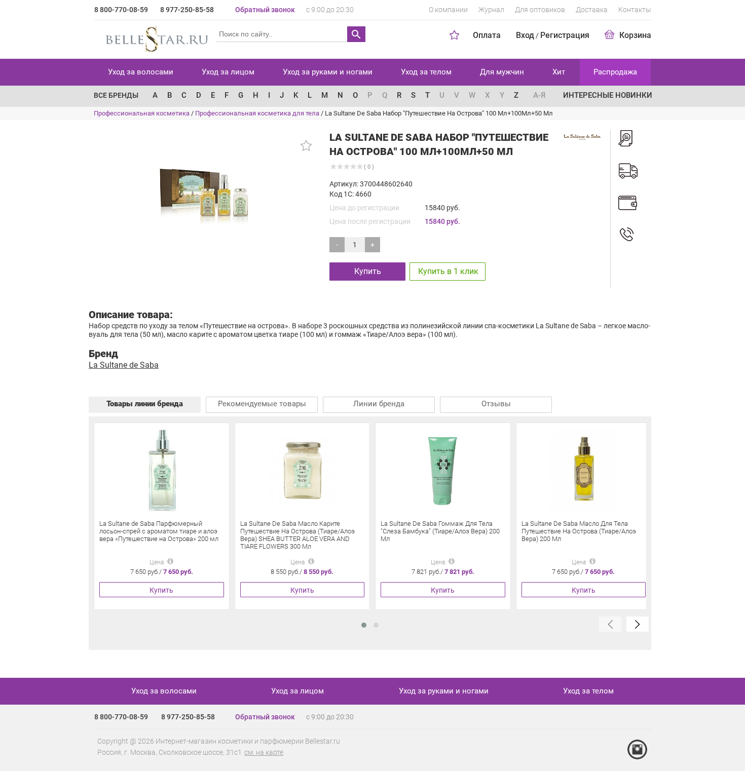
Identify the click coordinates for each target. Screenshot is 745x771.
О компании (448, 10)
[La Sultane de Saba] (582, 136)
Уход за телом (426, 71)
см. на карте (263, 752)
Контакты (634, 10)
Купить (367, 271)
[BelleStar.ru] (155, 37)
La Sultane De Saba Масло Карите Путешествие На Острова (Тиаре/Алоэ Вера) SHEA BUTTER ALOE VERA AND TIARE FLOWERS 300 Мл (297, 535)
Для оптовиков (540, 10)
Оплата (487, 35)
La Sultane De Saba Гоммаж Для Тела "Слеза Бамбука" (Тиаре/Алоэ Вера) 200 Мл (440, 531)
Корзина (635, 35)
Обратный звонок (265, 10)
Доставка (592, 10)
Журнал (491, 10)
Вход (525, 35)
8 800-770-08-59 (121, 10)
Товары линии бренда (144, 403)
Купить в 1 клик (448, 271)
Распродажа (615, 71)
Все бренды (116, 95)
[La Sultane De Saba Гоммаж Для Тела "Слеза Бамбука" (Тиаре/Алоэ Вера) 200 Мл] (442, 470)
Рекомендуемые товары (262, 403)
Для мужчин (502, 71)
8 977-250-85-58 (187, 10)
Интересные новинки (607, 95)
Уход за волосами (140, 71)
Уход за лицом (228, 71)
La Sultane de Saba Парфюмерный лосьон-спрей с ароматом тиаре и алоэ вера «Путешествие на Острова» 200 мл (158, 531)
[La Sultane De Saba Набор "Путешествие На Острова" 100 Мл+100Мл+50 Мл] (205, 194)
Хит (558, 71)
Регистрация (564, 35)
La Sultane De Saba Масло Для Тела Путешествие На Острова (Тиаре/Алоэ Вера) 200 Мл (579, 531)
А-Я (539, 95)
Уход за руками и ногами (327, 71)
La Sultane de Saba (124, 365)
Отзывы (496, 403)
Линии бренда (378, 403)
